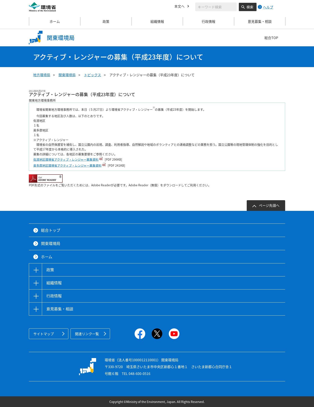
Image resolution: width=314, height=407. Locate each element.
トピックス (92, 74)
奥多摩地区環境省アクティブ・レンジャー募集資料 (67, 165)
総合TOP (271, 37)
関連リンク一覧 (87, 333)
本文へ (179, 6)
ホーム (55, 21)
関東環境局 (67, 74)
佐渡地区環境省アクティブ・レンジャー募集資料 (65, 159)
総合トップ (50, 230)
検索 (250, 6)
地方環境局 (41, 74)
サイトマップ (43, 333)
